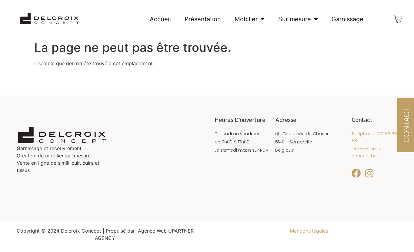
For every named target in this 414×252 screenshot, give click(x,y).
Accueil (160, 19)
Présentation (203, 19)
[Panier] (398, 19)
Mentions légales (309, 231)
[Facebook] (356, 173)
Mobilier (246, 19)
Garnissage (347, 19)
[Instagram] (369, 173)
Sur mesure (294, 19)
